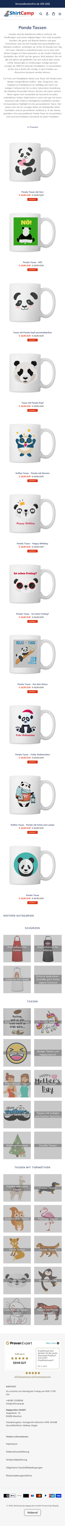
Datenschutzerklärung (17, 1451)
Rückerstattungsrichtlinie (19, 1475)
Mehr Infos (51, 1343)
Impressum (11, 1443)
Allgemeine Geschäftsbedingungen (24, 1467)
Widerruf (32, 1512)
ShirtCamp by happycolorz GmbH (27, 1506)
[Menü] (60, 13)
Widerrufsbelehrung (16, 1459)
